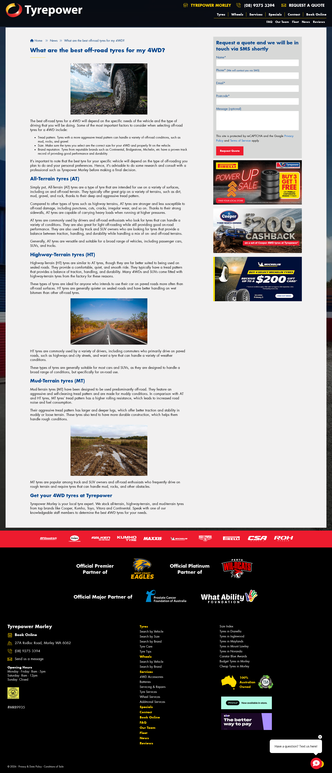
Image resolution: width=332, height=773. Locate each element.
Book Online (316, 14)
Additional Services (152, 702)
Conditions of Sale (54, 766)
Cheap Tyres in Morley (234, 666)
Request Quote (230, 151)
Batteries (145, 682)
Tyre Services (148, 692)
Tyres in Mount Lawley (234, 646)
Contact (294, 14)
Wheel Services (150, 697)
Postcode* (223, 96)
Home (38, 41)
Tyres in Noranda (231, 651)
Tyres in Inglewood (232, 636)
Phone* (237, 70)
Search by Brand (151, 641)
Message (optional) (228, 109)
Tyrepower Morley (210, 5)
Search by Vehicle (151, 632)
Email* (220, 83)
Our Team (282, 22)
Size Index (226, 626)
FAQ (269, 22)
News (306, 22)
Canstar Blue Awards (233, 656)
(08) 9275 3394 (259, 5)
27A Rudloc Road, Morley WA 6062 (43, 643)
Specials (275, 14)
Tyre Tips (145, 651)
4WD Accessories (151, 677)
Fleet (295, 22)
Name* (221, 57)
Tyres (221, 14)
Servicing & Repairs (152, 687)
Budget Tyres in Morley (235, 661)
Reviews (319, 22)
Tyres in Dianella (230, 631)
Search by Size (149, 636)
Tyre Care (146, 646)
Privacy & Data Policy (30, 766)
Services (255, 14)
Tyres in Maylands (231, 641)
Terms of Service (240, 141)
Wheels (237, 14)
